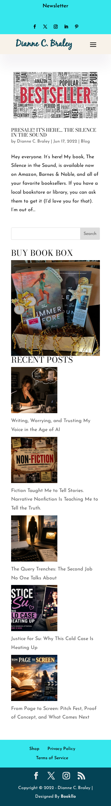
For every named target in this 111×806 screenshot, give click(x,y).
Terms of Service (52, 758)
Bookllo (68, 796)
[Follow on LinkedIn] (66, 27)
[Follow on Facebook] (35, 27)
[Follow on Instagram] (55, 27)
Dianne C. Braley (33, 141)
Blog (85, 141)
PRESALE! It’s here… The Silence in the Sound (53, 132)
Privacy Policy (61, 749)
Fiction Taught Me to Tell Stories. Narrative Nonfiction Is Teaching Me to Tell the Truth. (54, 499)
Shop (34, 749)
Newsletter (55, 6)
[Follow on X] (45, 27)
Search (90, 234)
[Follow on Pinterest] (76, 27)
